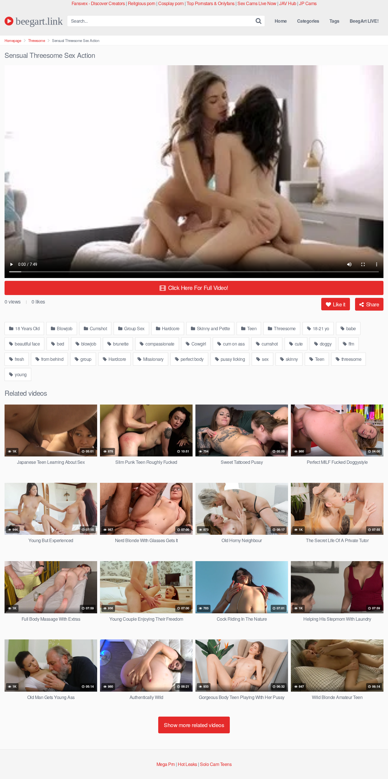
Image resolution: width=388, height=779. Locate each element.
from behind (51, 359)
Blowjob (64, 328)
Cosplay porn (170, 3)
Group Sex (134, 328)
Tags (334, 21)
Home (281, 21)
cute (298, 343)
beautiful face (27, 343)
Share (372, 304)
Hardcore (170, 328)
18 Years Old (27, 328)
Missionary (153, 359)
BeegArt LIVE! (364, 21)
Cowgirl (198, 343)
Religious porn (141, 3)
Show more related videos (194, 725)
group (85, 359)
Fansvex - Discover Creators (98, 3)
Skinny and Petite (213, 328)
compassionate (159, 343)
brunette (120, 343)
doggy (325, 343)
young (20, 374)
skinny (291, 359)
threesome (350, 359)
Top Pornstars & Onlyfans (211, 3)
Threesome (36, 40)
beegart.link (37, 21)
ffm (351, 343)
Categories (308, 21)
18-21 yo (320, 328)
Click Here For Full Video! (197, 287)
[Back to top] (372, 761)
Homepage (13, 40)
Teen (251, 328)
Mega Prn (166, 764)
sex (265, 359)
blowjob (88, 343)
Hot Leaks (187, 764)
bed (60, 343)
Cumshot (98, 328)
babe (350, 328)
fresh (19, 359)
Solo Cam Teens (215, 764)
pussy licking (232, 359)
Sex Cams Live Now (256, 3)
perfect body (192, 359)
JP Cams (308, 3)
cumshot (269, 343)
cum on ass (233, 343)
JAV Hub (287, 3)
